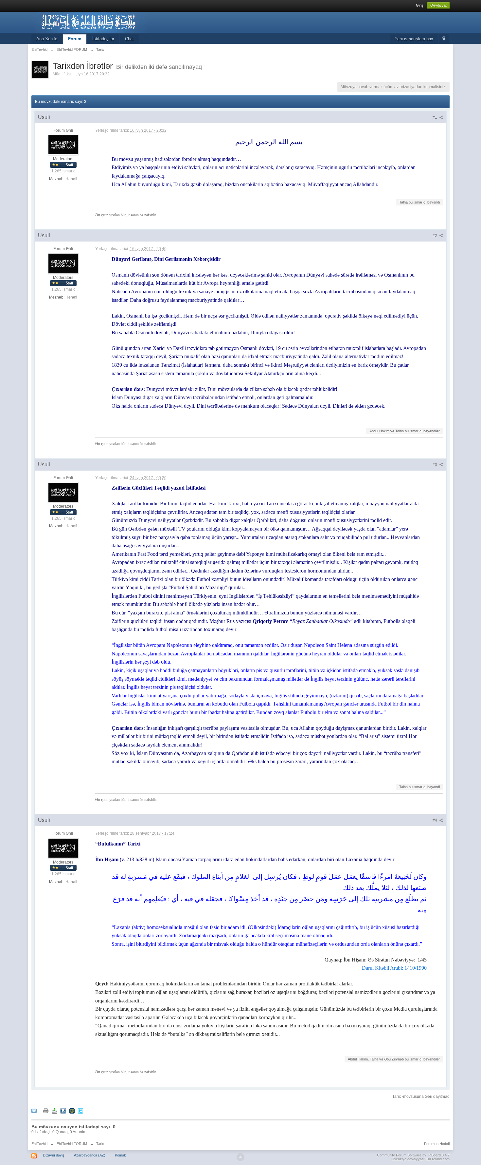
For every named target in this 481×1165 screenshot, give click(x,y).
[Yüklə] (54, 1110)
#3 (435, 464)
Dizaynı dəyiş (53, 1155)
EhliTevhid (39, 1144)
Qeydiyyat (438, 5)
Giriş (419, 5)
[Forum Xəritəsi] (444, 39)
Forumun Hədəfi (437, 1144)
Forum (74, 38)
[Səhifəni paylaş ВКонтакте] (63, 1110)
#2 (435, 235)
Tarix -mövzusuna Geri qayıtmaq (421, 1096)
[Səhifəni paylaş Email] (34, 1110)
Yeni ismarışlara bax (414, 38)
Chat (129, 38)
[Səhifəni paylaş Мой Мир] (72, 1110)
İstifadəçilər (103, 38)
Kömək (120, 1155)
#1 (435, 117)
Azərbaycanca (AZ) (89, 1155)
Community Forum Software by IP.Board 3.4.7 (413, 1155)
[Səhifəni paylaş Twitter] (80, 1110)
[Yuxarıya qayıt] (240, 1157)
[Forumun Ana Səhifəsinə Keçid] (90, 21)
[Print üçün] (45, 1110)
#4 (435, 820)
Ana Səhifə (46, 38)
